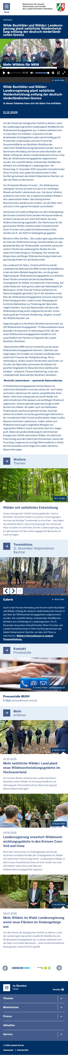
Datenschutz (22, 1050)
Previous (6, 591)
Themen (8, 998)
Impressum (8, 1050)
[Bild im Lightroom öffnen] (20, 591)
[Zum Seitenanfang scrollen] (62, 1049)
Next (13, 591)
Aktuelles (9, 1025)
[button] (6, 969)
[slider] (14, 72)
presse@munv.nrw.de (24, 700)
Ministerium (11, 1007)
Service (7, 1034)
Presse (7, 1016)
